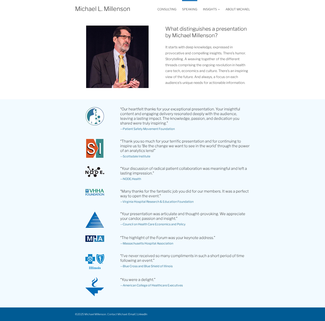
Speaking (189, 9)
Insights (210, 9)
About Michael (238, 9)
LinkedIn (142, 314)
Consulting (166, 9)
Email (131, 314)
